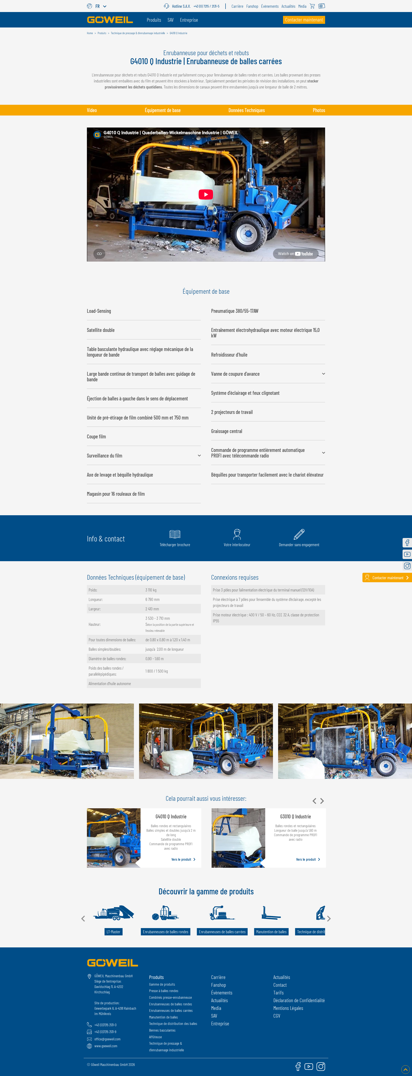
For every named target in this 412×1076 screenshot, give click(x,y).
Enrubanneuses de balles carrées (171, 1010)
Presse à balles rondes (163, 990)
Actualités (219, 1000)
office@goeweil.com (107, 1038)
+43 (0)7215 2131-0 (105, 1024)
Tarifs (278, 992)
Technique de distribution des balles (173, 1023)
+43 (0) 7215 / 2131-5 (206, 6)
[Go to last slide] (83, 918)
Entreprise (220, 1023)
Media (216, 1008)
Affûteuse (155, 1036)
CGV (276, 1015)
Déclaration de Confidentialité (299, 1000)
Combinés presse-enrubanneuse (170, 997)
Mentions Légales (288, 1008)
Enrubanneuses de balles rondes (170, 1004)
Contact (280, 985)
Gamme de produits (162, 984)
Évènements (221, 992)
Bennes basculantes (162, 1030)
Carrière (218, 977)
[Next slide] (321, 801)
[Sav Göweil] (168, 6)
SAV (214, 1015)
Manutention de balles (163, 1017)
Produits (156, 977)
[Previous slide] (314, 801)
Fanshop (218, 985)
